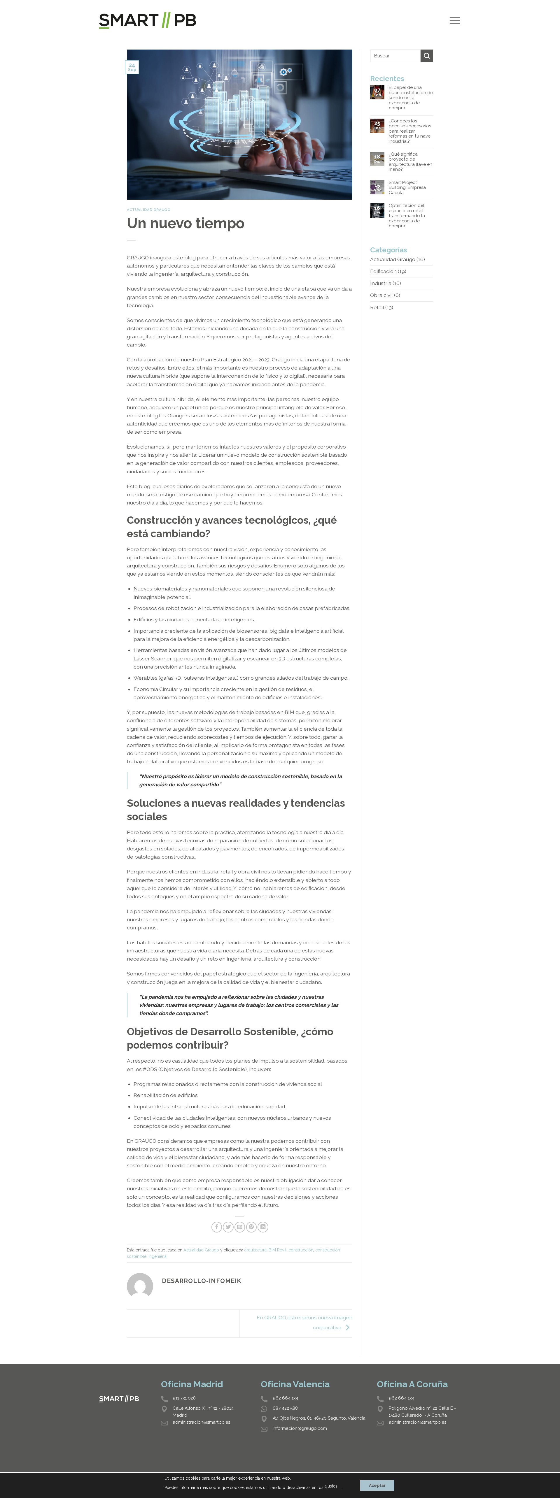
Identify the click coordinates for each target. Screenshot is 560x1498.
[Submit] (427, 56)
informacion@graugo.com (300, 1428)
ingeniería (157, 1256)
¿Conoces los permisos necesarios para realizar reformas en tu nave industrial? (410, 131)
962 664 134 (285, 1398)
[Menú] (455, 20)
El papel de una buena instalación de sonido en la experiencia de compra (411, 97)
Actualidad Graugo (148, 210)
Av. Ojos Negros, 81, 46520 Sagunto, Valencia (319, 1418)
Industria (380, 283)
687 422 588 (285, 1408)
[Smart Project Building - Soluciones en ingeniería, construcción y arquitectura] (147, 20)
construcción (300, 1250)
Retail (377, 307)
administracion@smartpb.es (201, 1422)
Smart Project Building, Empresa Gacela (407, 187)
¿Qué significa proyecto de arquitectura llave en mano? (410, 162)
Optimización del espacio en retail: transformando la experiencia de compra (407, 215)
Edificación (383, 271)
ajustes (331, 1486)
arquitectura (255, 1250)
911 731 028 (184, 1398)
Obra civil (381, 295)
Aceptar (377, 1485)
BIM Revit (277, 1250)
